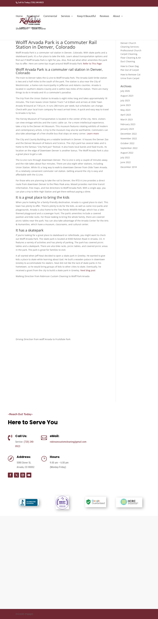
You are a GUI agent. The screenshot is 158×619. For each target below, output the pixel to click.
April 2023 (126, 114)
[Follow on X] (16, 475)
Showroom (22, 28)
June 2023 (126, 105)
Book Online (39, 28)
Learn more (93, 133)
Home (19, 16)
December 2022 (129, 133)
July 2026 (125, 90)
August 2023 (127, 95)
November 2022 (129, 138)
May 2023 (125, 109)
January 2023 (127, 128)
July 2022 (125, 157)
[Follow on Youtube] (28, 475)
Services (65, 16)
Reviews (104, 16)
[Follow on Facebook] (10, 475)
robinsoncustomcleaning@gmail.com (68, 441)
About (116, 16)
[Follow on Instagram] (22, 475)
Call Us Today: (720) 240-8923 (31, 2)
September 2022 (129, 148)
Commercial (50, 16)
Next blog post (87, 270)
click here (144, 567)
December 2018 (129, 167)
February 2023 (128, 124)
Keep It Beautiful (86, 16)
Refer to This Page (92, 63)
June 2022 (126, 162)
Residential (33, 16)
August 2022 (127, 152)
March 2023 (127, 119)
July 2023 (125, 100)
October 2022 (127, 143)
